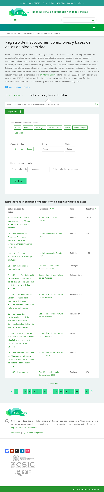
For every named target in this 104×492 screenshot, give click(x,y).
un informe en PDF (47, 75)
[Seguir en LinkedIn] (22, 451)
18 (77, 391)
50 (87, 391)
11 (40, 391)
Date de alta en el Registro (19, 87)
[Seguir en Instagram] (27, 451)
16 (66, 391)
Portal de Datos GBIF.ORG (54, 3)
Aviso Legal (16, 432)
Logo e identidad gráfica (33, 432)
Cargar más (53, 383)
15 (61, 391)
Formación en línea (75, 3)
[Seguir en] (7, 451)
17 (72, 391)
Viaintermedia (94, 489)
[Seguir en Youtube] (12, 451)
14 (56, 391)
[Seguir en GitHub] (17, 451)
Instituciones (14, 95)
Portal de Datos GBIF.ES (30, 3)
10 (34, 391)
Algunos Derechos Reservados (24, 427)
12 (45, 391)
